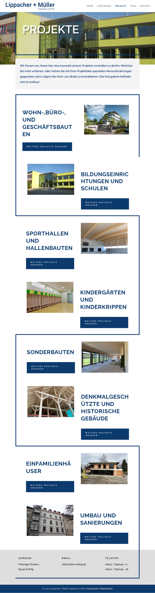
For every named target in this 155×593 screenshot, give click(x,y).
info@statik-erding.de (74, 564)
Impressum (92, 588)
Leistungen (104, 6)
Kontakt (145, 6)
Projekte (120, 6)
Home (89, 6)
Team (133, 6)
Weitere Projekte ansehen (47, 146)
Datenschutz (106, 588)
